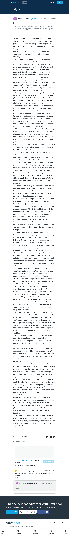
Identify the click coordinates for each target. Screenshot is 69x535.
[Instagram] (54, 523)
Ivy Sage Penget (30, 471)
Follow (33, 18)
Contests (35, 533)
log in (31, 460)
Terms (12, 527)
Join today (11, 512)
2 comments (51, 19)
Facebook (42, 512)
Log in (60, 2)
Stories (51, 533)
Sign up (52, 2)
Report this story (19, 441)
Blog (66, 533)
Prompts (18, 533)
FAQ (7, 527)
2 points (22, 471)
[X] (51, 523)
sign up (24, 460)
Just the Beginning (47, 29)
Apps (23, 2)
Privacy (17, 527)
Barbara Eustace (32, 483)
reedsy (13, 2)
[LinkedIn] (57, 523)
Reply (16, 478)
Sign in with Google (26, 512)
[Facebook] (59, 523)
